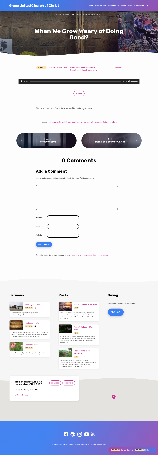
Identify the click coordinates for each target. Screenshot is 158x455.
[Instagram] (79, 434)
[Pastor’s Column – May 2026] (65, 328)
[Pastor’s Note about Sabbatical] (65, 352)
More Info (55, 383)
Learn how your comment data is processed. (90, 255)
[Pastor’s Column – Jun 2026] (65, 306)
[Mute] (129, 81)
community (56, 122)
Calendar (122, 6)
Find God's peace (88, 67)
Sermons (112, 6)
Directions (68, 383)
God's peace (107, 122)
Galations (118, 67)
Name (39, 217)
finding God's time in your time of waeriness (84, 122)
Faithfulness (76, 14)
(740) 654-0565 (21, 395)
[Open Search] (147, 5)
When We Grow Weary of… (92, 14)
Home (90, 6)
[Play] (21, 81)
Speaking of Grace (32, 304)
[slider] (134, 81)
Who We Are (100, 6)
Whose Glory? (48, 141)
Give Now (115, 312)
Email (39, 226)
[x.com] (73, 434)
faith (63, 122)
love (115, 122)
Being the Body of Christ (110, 141)
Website (39, 235)
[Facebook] (66, 434)
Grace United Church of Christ (34, 6)
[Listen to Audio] (35, 308)
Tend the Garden (31, 345)
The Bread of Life (32, 323)
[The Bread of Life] (16, 325)
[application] (79, 81)
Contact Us (139, 6)
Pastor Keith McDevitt (58, 67)
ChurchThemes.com (98, 444)
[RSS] (93, 434)
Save (80, 93)
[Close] (153, 450)
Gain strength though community (83, 70)
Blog (130, 6)
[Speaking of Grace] (16, 306)
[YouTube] (86, 434)
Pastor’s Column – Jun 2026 (85, 304)
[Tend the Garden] (16, 346)
